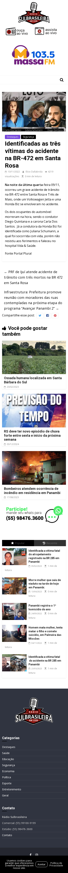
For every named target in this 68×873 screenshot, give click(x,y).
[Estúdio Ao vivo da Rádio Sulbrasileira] (48, 29)
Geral (5, 795)
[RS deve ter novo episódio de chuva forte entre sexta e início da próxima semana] (34, 396)
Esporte (7, 783)
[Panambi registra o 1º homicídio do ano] (15, 603)
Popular (20, 543)
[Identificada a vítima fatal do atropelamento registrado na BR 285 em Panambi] (15, 548)
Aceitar (42, 864)
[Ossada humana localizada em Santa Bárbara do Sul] (34, 343)
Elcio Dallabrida (34, 171)
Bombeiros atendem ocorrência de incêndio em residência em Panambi (32, 491)
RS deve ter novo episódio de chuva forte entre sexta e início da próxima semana (32, 435)
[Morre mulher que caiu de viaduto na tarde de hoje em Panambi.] (15, 577)
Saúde (6, 753)
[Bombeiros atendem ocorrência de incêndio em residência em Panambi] (34, 453)
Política (6, 777)
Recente (51, 543)
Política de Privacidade (56, 864)
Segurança (28, 136)
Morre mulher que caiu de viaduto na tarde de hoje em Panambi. (45, 584)
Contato (7, 835)
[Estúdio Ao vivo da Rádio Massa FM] (34, 38)
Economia (8, 771)
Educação (8, 759)
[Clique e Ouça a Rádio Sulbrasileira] (19, 29)
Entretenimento (11, 789)
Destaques (12, 136)
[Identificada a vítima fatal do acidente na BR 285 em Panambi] (15, 654)
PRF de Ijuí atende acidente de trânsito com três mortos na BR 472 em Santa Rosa (33, 277)
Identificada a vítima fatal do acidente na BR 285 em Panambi (45, 660)
